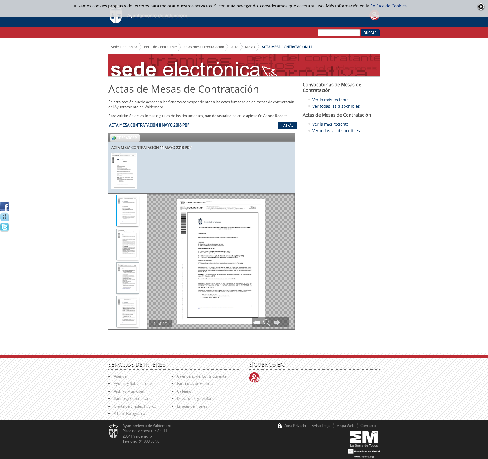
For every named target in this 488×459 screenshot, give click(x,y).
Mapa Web (345, 425)
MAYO (250, 46)
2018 (234, 46)
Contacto (368, 425)
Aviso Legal (321, 425)
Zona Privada (295, 425)
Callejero (184, 391)
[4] (127, 312)
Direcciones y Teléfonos (196, 398)
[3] (127, 278)
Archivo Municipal (129, 391)
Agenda (120, 376)
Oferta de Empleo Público (135, 406)
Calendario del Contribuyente (201, 376)
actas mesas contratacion (204, 46)
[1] (127, 211)
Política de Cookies (388, 5)
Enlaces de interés (192, 406)
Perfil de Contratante (160, 46)
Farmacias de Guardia (195, 383)
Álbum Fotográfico (129, 413)
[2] (127, 245)
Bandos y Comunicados (133, 398)
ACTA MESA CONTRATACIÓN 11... (288, 46)
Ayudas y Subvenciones (133, 383)
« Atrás (287, 125)
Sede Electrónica (124, 46)
